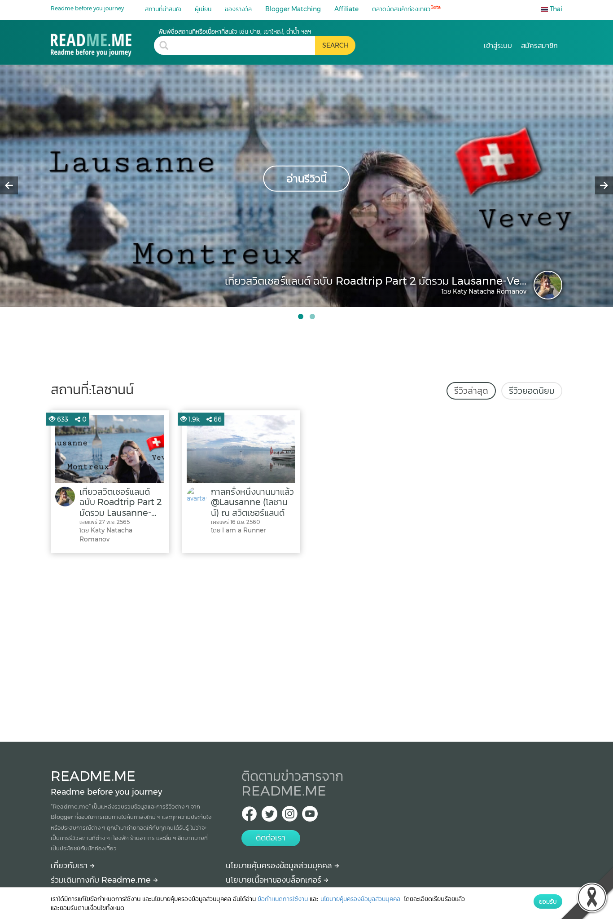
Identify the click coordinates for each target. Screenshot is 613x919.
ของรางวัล (238, 9)
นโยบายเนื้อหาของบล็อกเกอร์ (275, 880)
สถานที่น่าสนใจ (163, 9)
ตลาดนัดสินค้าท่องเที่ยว (406, 8)
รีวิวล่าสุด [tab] (471, 390)
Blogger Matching (293, 9)
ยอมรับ (548, 901)
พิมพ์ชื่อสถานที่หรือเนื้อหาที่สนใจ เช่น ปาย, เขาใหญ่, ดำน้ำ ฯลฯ (234, 31)
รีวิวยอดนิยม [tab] (532, 390)
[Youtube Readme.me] (310, 816)
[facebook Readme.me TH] (249, 816)
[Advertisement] (306, 645)
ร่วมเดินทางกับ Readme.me (102, 880)
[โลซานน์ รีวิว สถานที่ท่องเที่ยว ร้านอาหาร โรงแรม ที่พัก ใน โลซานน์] (102, 42)
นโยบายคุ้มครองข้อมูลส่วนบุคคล (280, 866)
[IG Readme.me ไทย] (290, 816)
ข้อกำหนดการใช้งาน (283, 899)
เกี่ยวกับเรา (70, 866)
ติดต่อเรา (270, 838)
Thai (555, 9)
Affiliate (346, 9)
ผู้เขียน (203, 9)
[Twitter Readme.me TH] (269, 816)
